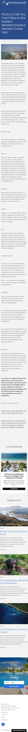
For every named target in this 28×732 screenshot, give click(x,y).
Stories (8, 41)
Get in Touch (14, 686)
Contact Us (4, 715)
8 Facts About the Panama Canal (13, 533)
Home (3, 41)
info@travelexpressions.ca (9, 710)
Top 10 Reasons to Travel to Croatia (13, 631)
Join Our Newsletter (19, 730)
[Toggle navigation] (24, 4)
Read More (3, 549)
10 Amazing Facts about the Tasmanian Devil (14, 582)
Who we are (4, 712)
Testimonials (4, 720)
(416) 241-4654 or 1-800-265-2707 (11, 708)
